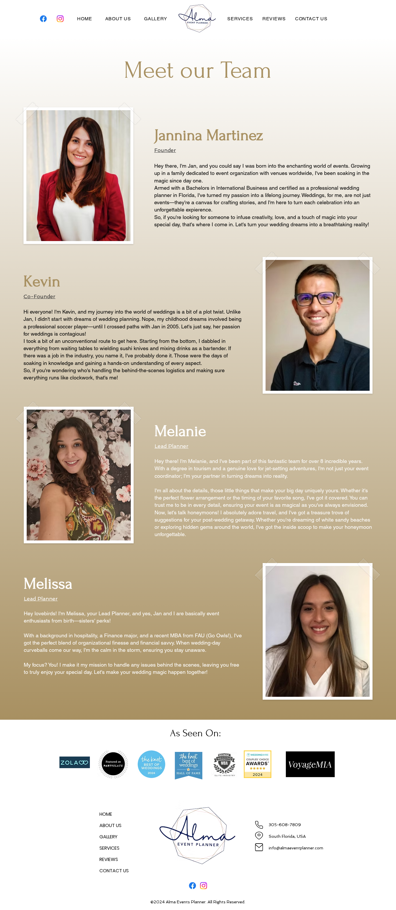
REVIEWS (108, 859)
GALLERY (108, 836)
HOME (105, 814)
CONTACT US (114, 870)
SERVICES (109, 848)
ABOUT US (110, 825)
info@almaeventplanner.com (296, 848)
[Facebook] (43, 18)
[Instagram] (60, 18)
